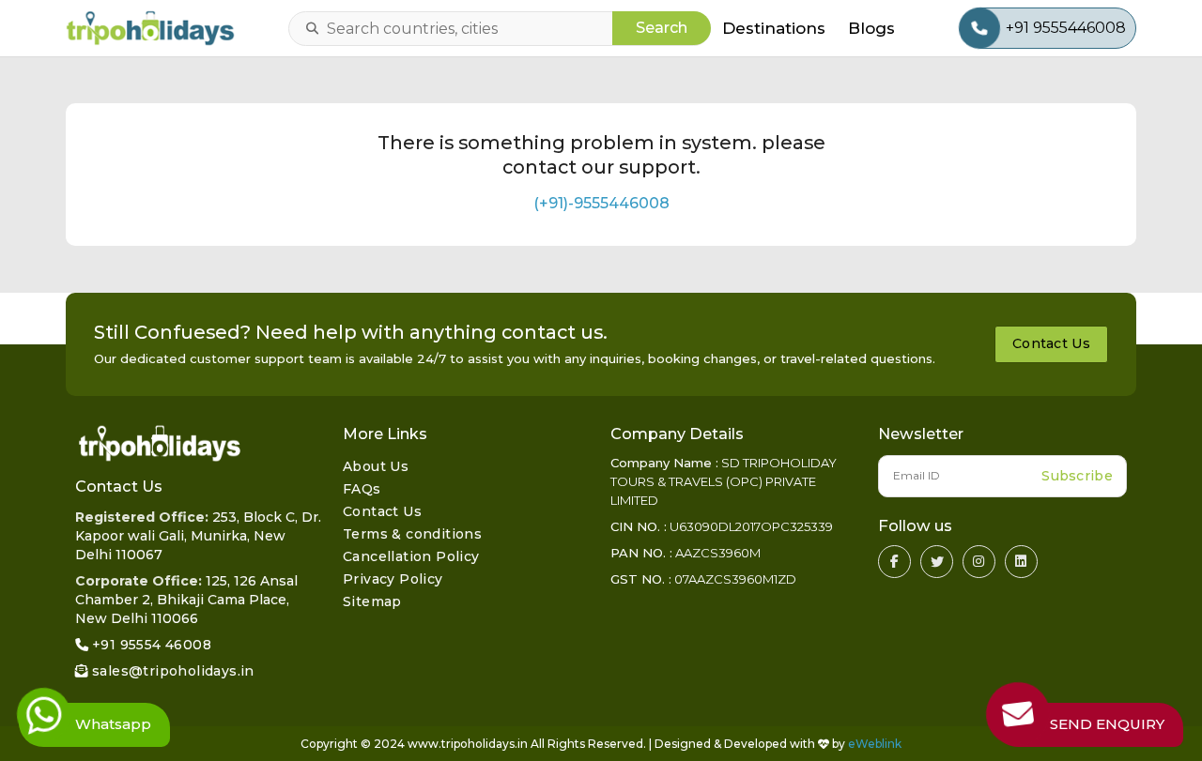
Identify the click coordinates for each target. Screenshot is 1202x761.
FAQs (362, 488)
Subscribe (1077, 475)
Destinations (773, 28)
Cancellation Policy (411, 556)
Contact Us (1051, 343)
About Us (375, 466)
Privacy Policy (393, 579)
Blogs (871, 28)
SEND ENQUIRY (1107, 724)
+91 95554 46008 (151, 644)
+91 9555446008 (1066, 28)
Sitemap (372, 601)
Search (661, 28)
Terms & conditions (412, 533)
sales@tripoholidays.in (173, 670)
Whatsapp (113, 724)
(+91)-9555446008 (601, 203)
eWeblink (875, 744)
